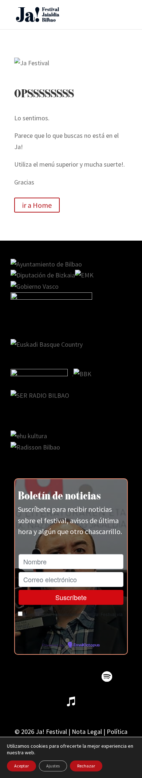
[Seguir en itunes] (71, 701)
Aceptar (21, 766)
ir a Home (37, 205)
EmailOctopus (87, 645)
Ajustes (53, 766)
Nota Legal (87, 731)
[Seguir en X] (32, 677)
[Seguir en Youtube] (82, 677)
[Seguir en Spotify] (107, 677)
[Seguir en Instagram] (57, 677)
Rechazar (86, 766)
